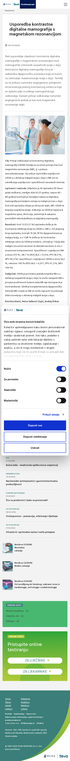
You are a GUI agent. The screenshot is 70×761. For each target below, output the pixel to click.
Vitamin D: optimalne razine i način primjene (30, 532)
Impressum (31, 714)
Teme (8, 698)
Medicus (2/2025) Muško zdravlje (23, 564)
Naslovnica (9, 10)
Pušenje (10, 621)
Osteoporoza (12, 509)
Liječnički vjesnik (39, 730)
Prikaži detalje (51, 414)
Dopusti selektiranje (35, 436)
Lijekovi (8, 709)
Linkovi (24, 709)
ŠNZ (45, 733)
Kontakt (8, 714)
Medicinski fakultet (13, 733)
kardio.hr (26, 730)
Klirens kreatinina (15, 610)
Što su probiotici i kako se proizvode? (27, 500)
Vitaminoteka (11, 736)
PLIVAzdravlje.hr (28, 723)
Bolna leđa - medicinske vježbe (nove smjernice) (32, 465)
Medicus (25, 705)
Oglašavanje (19, 714)
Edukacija (25, 698)
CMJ (15, 730)
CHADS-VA (12, 616)
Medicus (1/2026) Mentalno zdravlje (23, 547)
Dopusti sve (35, 425)
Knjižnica (25, 702)
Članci (8, 702)
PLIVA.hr (40, 723)
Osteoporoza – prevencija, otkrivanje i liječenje (32, 516)
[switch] (61, 379)
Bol (7, 458)
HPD (19, 730)
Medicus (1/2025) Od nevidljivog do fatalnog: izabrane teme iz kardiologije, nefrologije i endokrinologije (37, 584)
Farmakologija (13, 474)
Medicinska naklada (32, 733)
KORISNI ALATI (14, 605)
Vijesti (8, 705)
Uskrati (35, 447)
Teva (7, 723)
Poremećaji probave (15, 493)
